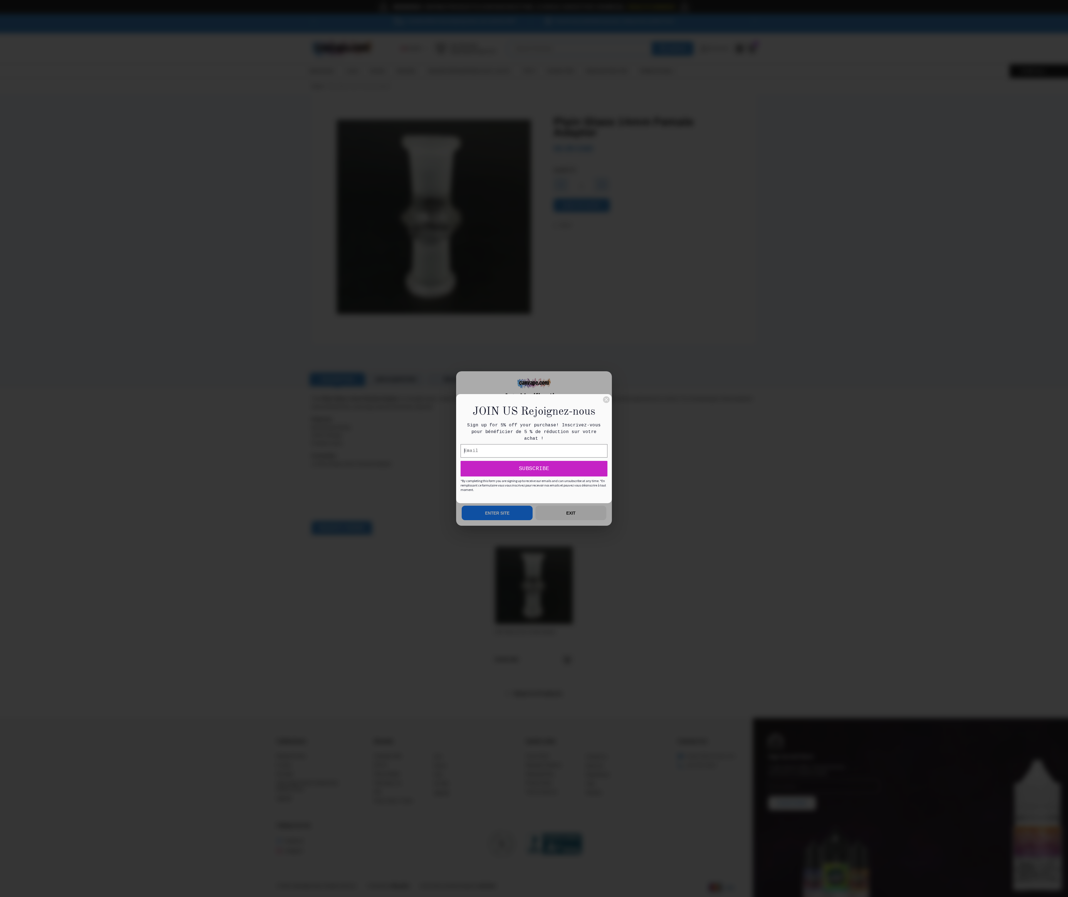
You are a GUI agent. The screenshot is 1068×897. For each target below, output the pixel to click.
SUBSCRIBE (534, 468)
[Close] (606, 399)
